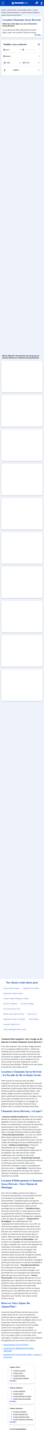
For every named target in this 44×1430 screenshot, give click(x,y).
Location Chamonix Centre (21, 1417)
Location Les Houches (19, 1412)
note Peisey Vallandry (27, 1004)
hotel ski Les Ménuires (10, 1004)
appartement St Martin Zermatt (13, 993)
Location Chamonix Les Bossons (23, 1419)
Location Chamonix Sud (20, 1414)
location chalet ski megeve (11, 988)
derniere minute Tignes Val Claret (14, 1014)
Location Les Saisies (19, 1370)
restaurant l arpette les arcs (12, 1024)
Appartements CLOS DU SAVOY (16, 1345)
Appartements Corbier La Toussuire (14, 1019)
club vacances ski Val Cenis (12, 1009)
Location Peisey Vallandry (21, 1378)
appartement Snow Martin (31, 988)
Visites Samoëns (33, 1019)
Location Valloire (18, 1394)
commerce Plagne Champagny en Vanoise (16, 998)
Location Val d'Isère (19, 1376)
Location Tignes (18, 1373)
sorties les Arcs (32, 1014)
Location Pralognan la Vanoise (22, 1396)
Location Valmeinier (19, 1391)
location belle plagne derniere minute (15, 1029)
